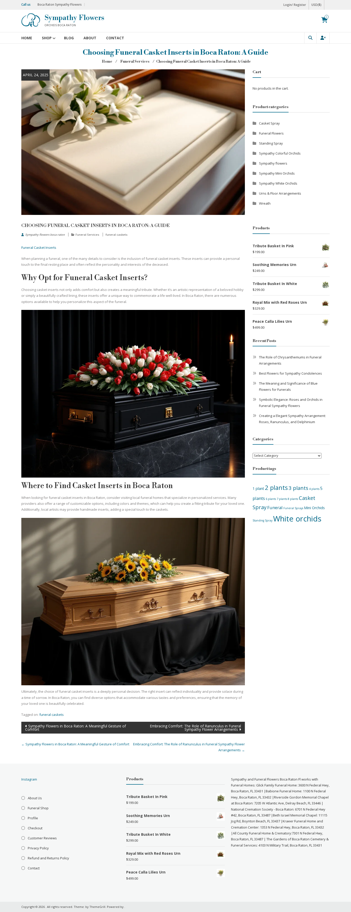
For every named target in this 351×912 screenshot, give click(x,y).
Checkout (35, 828)
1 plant (258, 488)
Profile (33, 818)
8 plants (293, 499)
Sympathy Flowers (74, 17)
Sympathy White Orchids (278, 183)
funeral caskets (116, 234)
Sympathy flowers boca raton (45, 234)
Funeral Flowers (271, 133)
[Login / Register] (323, 37)
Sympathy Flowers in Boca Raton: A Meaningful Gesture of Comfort (75, 728)
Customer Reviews (42, 838)
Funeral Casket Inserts (38, 247)
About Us (35, 798)
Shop (47, 37)
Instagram (29, 779)
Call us (26, 4)
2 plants (276, 487)
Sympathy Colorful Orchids (280, 153)
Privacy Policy (38, 848)
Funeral (275, 507)
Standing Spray (271, 143)
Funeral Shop (38, 808)
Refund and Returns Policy (48, 858)
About (90, 37)
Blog (69, 37)
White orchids (297, 519)
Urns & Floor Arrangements (280, 193)
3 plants (298, 487)
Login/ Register (294, 5)
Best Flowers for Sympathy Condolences (290, 373)
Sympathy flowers (273, 163)
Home (26, 37)
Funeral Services (87, 234)
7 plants (282, 499)
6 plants (271, 499)
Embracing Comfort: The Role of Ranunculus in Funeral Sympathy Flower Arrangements (195, 728)
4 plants (314, 489)
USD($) (316, 5)
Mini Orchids (314, 507)
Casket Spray (269, 123)
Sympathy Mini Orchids (277, 173)
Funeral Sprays (293, 508)
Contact (115, 37)
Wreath (265, 203)
